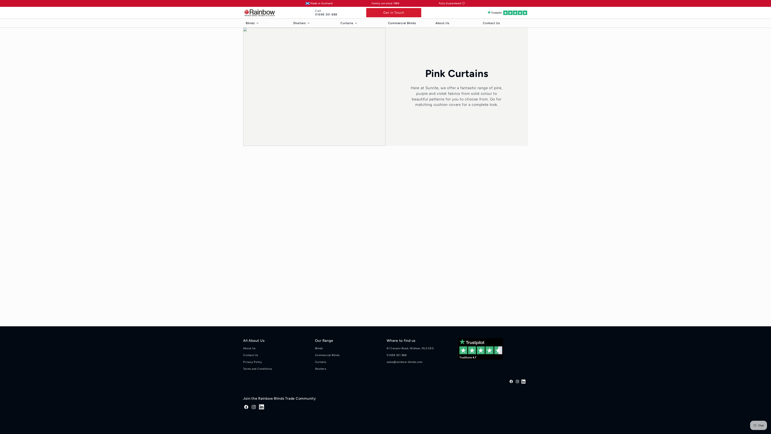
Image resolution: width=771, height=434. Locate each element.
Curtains (320, 361)
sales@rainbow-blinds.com (404, 361)
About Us (249, 348)
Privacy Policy (252, 361)
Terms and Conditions (257, 368)
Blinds (319, 348)
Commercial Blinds (327, 355)
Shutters (320, 368)
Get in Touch (393, 12)
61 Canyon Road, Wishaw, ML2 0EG (410, 348)
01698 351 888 (397, 355)
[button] (251, 23)
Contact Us (250, 355)
